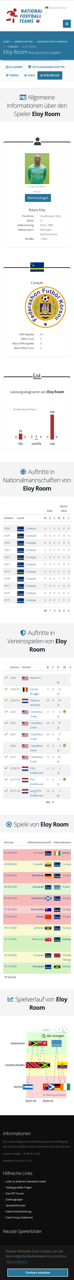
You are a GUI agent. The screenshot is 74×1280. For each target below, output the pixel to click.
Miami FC (35, 678)
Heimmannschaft (40, 842)
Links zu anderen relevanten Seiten (26, 1181)
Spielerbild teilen (15, 1205)
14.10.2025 (10, 955)
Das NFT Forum (15, 1193)
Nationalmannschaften (48, 67)
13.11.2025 (10, 939)
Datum (9, 842)
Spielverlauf (51, 75)
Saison (8, 518)
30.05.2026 (10, 898)
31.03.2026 (10, 909)
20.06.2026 (10, 864)
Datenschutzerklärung (18, 1211)
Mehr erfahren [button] (17, 1262)
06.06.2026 (10, 886)
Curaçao (31, 528)
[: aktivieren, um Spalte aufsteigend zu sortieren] (6, 667)
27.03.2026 (10, 916)
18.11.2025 (10, 928)
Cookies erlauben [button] (37, 1272)
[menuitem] (63, 1029)
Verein (26, 667)
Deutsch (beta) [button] (57, 7)
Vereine (13, 75)
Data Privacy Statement (19, 1217)
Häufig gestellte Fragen (19, 1187)
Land (20, 518)
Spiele (31, 75)
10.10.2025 (10, 966)
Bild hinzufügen (38, 198)
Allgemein (15, 67)
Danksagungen (14, 1199)
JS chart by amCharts (25, 409)
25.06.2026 (10, 853)
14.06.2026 (10, 875)
